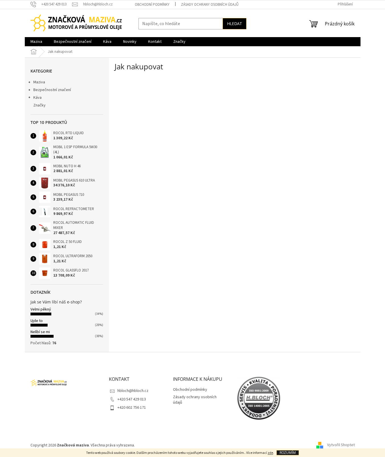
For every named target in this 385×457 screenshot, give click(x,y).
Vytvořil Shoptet (341, 445)
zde (270, 452)
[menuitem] (36, 41)
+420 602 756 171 (131, 407)
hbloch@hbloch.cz (132, 391)
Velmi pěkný (40, 309)
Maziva (39, 82)
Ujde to (36, 321)
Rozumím (288, 452)
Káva (37, 97)
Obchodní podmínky (152, 4)
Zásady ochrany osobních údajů (210, 4)
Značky (39, 105)
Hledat (234, 23)
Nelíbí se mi (40, 332)
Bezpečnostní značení (52, 90)
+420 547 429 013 (131, 399)
